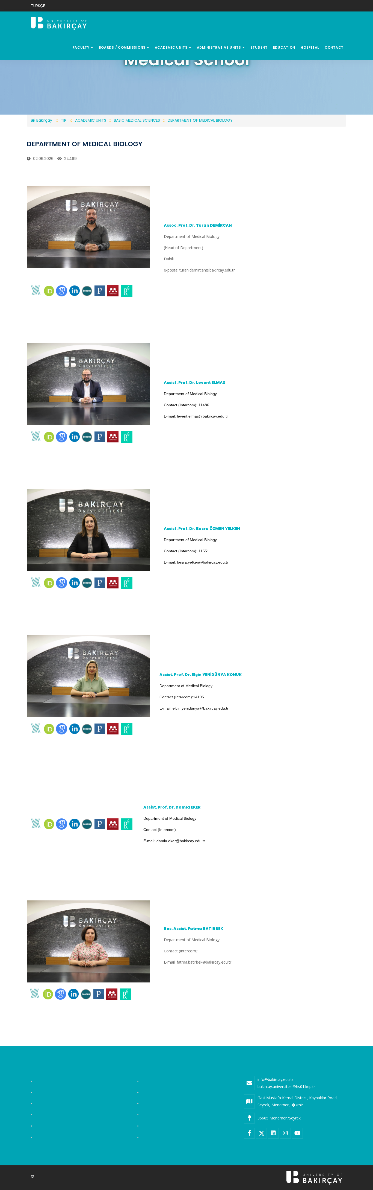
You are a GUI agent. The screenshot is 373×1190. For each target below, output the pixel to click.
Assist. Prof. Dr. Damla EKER (172, 807)
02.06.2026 (43, 158)
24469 (70, 158)
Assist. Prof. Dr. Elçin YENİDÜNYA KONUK (200, 674)
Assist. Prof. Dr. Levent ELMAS (195, 382)
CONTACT (334, 47)
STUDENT (259, 47)
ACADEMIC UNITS (171, 47)
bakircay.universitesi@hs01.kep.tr (286, 1086)
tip (63, 120)
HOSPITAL (310, 47)
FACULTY (81, 47)
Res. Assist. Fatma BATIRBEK (193, 928)
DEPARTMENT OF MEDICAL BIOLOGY (200, 120)
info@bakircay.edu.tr (275, 1079)
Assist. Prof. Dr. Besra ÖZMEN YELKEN (202, 528)
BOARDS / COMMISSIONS (122, 47)
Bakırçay (43, 120)
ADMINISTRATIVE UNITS (219, 47)
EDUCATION (284, 47)
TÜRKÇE (38, 5)
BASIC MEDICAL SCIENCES (137, 120)
